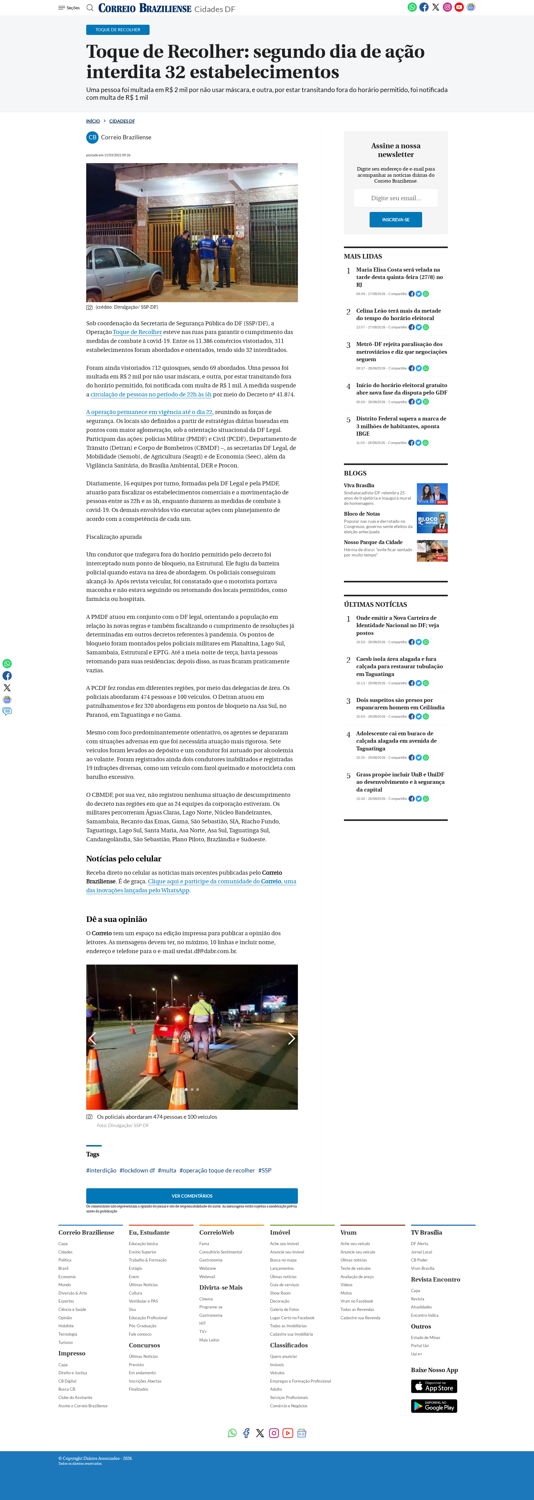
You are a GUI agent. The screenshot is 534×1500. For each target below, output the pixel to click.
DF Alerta (419, 1243)
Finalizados (138, 1389)
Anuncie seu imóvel (287, 1251)
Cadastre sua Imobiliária (291, 1334)
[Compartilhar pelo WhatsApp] (426, 296)
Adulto (276, 1389)
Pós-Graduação (142, 1325)
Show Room (280, 1293)
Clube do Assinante (75, 1397)
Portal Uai (420, 1345)
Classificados (289, 1345)
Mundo (64, 1284)
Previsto (136, 1364)
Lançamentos (282, 1268)
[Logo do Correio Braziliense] (145, 8)
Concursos (144, 1345)
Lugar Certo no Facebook (292, 1317)
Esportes (66, 1301)
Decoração (279, 1301)
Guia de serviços (284, 1284)
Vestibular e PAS (143, 1301)
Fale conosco (140, 1334)
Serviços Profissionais (289, 1397)
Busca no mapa (283, 1259)
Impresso (72, 1353)
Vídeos (347, 1284)
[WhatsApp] (412, 10)
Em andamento (142, 1372)
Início (93, 121)
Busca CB (66, 1389)
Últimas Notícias (143, 1284)
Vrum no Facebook (357, 1301)
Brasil (63, 1268)
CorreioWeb (216, 1232)
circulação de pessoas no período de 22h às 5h (151, 394)
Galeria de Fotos (284, 1309)
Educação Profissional (148, 1317)
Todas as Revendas (357, 1309)
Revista (417, 1298)
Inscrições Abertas (145, 1381)
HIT (202, 1323)
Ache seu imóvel (284, 1243)
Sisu (132, 1309)
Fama (204, 1243)
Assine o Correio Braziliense (83, 1405)
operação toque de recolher (219, 1170)
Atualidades (421, 1306)
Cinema (206, 1298)
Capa (63, 1243)
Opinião (65, 1317)
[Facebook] (424, 10)
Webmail (207, 1276)
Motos (346, 1293)
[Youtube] (459, 10)
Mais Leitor (209, 1339)
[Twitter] (435, 10)
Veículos (277, 1372)
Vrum (349, 1232)
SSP (267, 1170)
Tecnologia (67, 1334)
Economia (67, 1276)
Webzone (207, 1268)
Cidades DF (214, 8)
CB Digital (67, 1381)
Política (64, 1259)
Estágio (135, 1268)
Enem (134, 1276)
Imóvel (280, 1232)
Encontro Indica (425, 1315)
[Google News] (471, 10)
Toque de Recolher (137, 332)
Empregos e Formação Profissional (300, 1381)
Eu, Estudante (149, 1232)
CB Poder (419, 1259)
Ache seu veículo (355, 1243)
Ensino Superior (142, 1251)
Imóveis (277, 1364)
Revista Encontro (435, 1279)
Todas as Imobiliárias (288, 1325)
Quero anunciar (283, 1356)
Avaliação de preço (357, 1276)
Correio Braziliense (86, 1232)
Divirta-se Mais (221, 1287)
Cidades (65, 1251)
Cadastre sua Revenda (360, 1317)
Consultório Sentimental (220, 1251)
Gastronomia (210, 1259)
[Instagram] (447, 10)
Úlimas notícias (283, 1276)
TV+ (203, 1331)
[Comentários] (7, 714)
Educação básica (143, 1243)
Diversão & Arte (72, 1293)
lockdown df (139, 1170)
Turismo (65, 1342)
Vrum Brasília (422, 1268)
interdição (103, 1170)
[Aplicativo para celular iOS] (434, 1387)
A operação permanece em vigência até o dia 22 (149, 412)
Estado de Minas (425, 1337)
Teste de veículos (356, 1268)
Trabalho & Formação (148, 1259)
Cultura (135, 1293)
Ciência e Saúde (72, 1309)
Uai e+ (416, 1353)
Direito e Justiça (72, 1372)
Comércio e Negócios (288, 1405)
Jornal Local (421, 1251)
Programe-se (210, 1306)
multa (168, 1170)
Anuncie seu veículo (358, 1251)
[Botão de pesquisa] (88, 8)
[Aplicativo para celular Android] (434, 1407)
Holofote (66, 1325)
